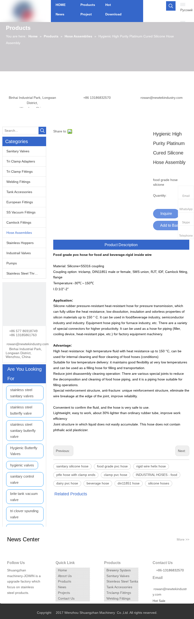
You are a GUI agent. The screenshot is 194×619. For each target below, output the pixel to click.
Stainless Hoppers (20, 243)
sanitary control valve (22, 479)
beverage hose (98, 483)
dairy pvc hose (67, 483)
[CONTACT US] (24, 304)
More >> (183, 539)
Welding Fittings (18, 182)
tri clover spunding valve (24, 514)
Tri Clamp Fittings (19, 171)
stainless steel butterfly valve (21, 410)
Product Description (121, 245)
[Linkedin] (18, 600)
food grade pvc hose (112, 466)
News (62, 587)
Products (64, 581)
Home (62, 570)
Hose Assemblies (19, 233)
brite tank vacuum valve (24, 497)
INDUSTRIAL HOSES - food (156, 475)
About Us (65, 576)
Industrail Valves (18, 253)
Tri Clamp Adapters (20, 161)
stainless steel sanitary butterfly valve (23, 430)
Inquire (166, 214)
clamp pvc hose (115, 475)
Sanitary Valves (17, 151)
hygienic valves (22, 465)
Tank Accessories (19, 192)
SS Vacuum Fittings (20, 212)
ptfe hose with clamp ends (75, 475)
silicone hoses (158, 483)
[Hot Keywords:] (171, 6)
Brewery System (118, 570)
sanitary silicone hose (72, 466)
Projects (64, 593)
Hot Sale (159, 601)
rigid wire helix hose (151, 466)
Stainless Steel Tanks (122, 581)
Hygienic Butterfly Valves (23, 451)
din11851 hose (129, 483)
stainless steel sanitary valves (22, 393)
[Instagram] (25, 600)
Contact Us (66, 598)
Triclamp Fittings (118, 593)
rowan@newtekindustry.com (162, 97)
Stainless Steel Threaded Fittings (26, 273)
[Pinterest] (32, 600)
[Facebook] (10, 600)
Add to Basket (172, 225)
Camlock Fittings (18, 222)
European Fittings (19, 202)
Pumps (11, 263)
